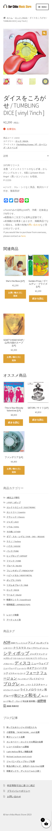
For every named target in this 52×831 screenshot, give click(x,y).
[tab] (26, 156)
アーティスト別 (13, 620)
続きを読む (38, 298)
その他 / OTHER (13, 531)
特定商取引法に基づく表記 (21, 785)
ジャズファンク (37, 654)
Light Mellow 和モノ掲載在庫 (19, 751)
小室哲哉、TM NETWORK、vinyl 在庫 (23, 732)
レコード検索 (12, 615)
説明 (5, 155)
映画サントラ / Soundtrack (18, 599)
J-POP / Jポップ (13, 502)
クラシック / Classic (15, 517)
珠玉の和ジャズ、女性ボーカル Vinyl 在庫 (25, 766)
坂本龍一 (33, 701)
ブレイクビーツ (36, 678)
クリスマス (19, 647)
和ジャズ (21, 695)
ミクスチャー (38, 684)
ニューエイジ (21, 668)
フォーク (33, 673)
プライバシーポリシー (18, 790)
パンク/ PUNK (12, 551)
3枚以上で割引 (13, 497)
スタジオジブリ (31, 658)
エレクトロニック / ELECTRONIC (20, 507)
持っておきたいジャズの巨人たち (21, 727)
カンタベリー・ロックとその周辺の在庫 (24, 742)
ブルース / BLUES (14, 565)
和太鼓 (25, 701)
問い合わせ (34, 224)
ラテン (40, 689)
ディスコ (23, 662)
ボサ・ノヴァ (26, 685)
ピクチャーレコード (17, 673)
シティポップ (16, 653)
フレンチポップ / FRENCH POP (19, 570)
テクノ (11, 664)
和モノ (34, 695)
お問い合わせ (14, 796)
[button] (44, 33)
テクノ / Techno (13, 541)
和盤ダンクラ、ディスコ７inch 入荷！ (23, 771)
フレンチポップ (23, 679)
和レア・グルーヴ (15, 701)
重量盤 (9, 706)
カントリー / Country (15, 512)
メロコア (16, 690)
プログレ (11, 684)
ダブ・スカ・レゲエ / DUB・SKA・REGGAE (25, 536)
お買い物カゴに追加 (15, 294)
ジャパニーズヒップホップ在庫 (20, 761)
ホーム (10, 18)
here (23, 235)
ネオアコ (32, 668)
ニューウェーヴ (9, 668)
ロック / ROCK (21, 18)
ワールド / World (13, 595)
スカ (15, 658)
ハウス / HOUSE (13, 546)
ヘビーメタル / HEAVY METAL (19, 575)
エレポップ (41, 643)
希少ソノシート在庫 (15, 737)
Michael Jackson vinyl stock (19, 756)
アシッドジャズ (21, 643)
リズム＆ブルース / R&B (17, 585)
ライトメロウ (28, 689)
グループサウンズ (34, 648)
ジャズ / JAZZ (12, 522)
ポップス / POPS (13, 580)
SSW (13, 643)
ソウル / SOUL (12, 526)
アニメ (32, 642)
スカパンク (21, 658)
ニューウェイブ (39, 663)
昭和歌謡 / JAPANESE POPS (18, 604)
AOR (6, 642)
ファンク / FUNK (13, 561)
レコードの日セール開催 (17, 746)
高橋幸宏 (15, 706)
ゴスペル (45, 648)
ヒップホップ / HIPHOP (16, 556)
